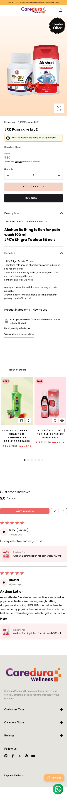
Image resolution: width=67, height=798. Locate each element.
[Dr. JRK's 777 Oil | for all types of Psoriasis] (50, 401)
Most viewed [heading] (17, 369)
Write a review (25, 511)
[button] (6, 10)
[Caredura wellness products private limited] (33, 10)
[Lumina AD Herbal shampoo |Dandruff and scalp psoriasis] (17, 401)
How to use (40, 309)
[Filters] (54, 511)
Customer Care (14, 709)
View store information (19, 334)
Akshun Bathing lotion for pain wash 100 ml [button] (37, 555)
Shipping (18, 161)
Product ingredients (17, 309)
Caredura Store (14, 722)
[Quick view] (28, 420)
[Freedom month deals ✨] (33, 2)
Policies (9, 735)
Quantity (8, 169)
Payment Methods (13, 775)
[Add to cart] (21, 420)
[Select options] (55, 420)
